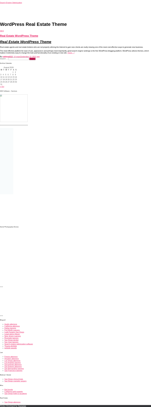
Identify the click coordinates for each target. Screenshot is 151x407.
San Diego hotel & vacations (15, 394)
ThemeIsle (22, 406)
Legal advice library (12, 334)
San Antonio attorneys (13, 367)
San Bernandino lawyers (14, 369)
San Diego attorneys (12, 402)
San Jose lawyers (11, 342)
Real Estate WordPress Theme (19, 35)
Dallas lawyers (10, 328)
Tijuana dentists (10, 346)
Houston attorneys (11, 359)
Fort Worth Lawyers (12, 330)
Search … (4, 59)
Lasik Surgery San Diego (14, 332)
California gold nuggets (13, 392)
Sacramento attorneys (13, 365)
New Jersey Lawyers (12, 336)
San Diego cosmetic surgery (15, 381)
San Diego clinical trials (13, 379)
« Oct (2, 87)
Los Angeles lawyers (12, 363)
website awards (10, 348)
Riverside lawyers (11, 338)
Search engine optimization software (18, 344)
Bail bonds (8, 390)
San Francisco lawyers (13, 371)
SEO (2, 31)
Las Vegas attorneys (12, 361)
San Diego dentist (11, 340)
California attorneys (12, 326)
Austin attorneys (10, 324)
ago (27, 57)
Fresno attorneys (11, 357)
